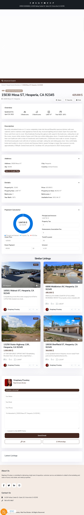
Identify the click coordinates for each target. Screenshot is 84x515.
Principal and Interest (49, 216)
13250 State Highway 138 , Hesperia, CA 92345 (17, 346)
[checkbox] (5, 431)
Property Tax (46, 221)
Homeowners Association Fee (51, 229)
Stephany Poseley (14, 309)
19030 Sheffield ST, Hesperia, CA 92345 (62, 346)
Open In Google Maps (12, 171)
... (23, 299)
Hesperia (17, 99)
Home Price (8, 237)
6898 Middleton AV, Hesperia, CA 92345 (62, 288)
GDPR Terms (22, 431)
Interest (45, 245)
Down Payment (10, 245)
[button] (3, 47)
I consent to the (16, 431)
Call (23, 442)
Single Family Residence (14, 85)
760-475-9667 (9, 500)
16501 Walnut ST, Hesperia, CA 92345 (19, 292)
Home (3, 85)
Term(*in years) (47, 237)
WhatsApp (62, 442)
